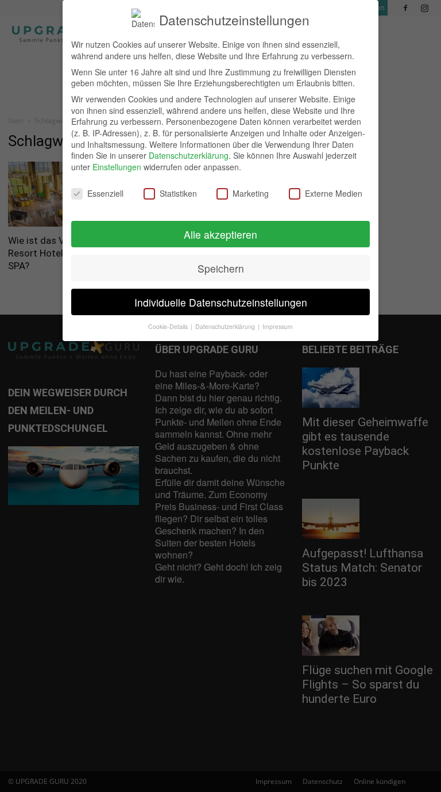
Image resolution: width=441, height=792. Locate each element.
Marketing (251, 193)
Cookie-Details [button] (168, 326)
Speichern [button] (221, 268)
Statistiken (178, 193)
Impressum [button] (277, 326)
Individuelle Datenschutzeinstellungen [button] (220, 302)
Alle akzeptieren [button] (220, 234)
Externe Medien (333, 193)
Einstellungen (116, 167)
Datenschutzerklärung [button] (226, 326)
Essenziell (105, 193)
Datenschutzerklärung (189, 155)
